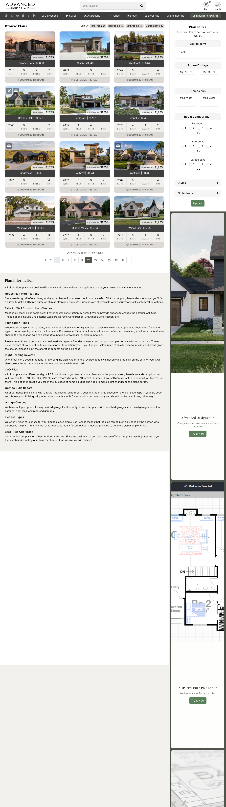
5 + (198, 133)
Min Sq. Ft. (186, 72)
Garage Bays (153, 25)
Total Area (96, 25)
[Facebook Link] (23, 16)
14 (102, 260)
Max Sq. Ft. (209, 72)
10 (75, 260)
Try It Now (197, 433)
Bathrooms (133, 25)
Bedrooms (114, 25)
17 (123, 260)
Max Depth (209, 97)
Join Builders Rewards (205, 15)
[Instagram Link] (12, 16)
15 (109, 260)
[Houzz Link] (34, 16)
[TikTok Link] (28, 16)
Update (197, 203)
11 (82, 260)
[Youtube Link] (17, 16)
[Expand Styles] (217, 183)
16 (116, 260)
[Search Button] (141, 5)
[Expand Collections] (217, 193)
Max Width (186, 97)
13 (95, 260)
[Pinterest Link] (6, 16)
